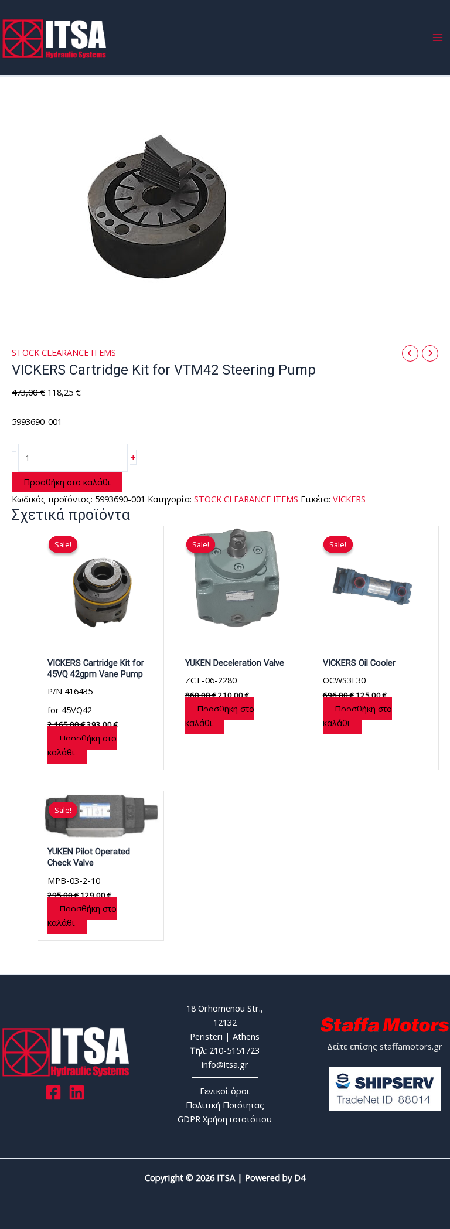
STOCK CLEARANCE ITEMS (64, 352)
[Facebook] (53, 1092)
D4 (299, 1177)
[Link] (77, 1092)
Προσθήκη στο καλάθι (67, 482)
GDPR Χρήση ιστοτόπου (225, 1119)
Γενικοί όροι (225, 1091)
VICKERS (349, 499)
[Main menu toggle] (437, 37)
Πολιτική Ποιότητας (225, 1105)
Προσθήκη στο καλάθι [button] (82, 745)
